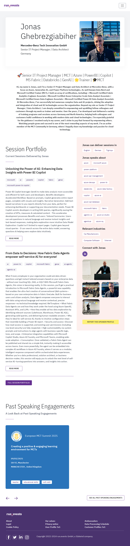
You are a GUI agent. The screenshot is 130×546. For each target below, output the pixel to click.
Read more (14, 238)
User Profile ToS (52, 527)
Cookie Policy (12, 527)
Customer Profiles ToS (95, 527)
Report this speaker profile (100, 322)
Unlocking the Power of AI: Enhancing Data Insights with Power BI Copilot (34, 170)
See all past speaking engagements (105, 498)
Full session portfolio (19, 383)
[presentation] (8, 498)
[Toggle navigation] (122, 5)
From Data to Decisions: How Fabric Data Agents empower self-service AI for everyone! (37, 254)
